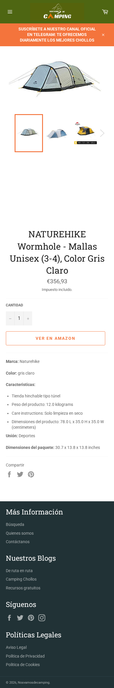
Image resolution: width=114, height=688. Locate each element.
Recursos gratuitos (23, 588)
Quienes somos (20, 533)
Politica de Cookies (23, 664)
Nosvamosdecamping (33, 682)
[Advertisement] (57, 193)
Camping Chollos (21, 579)
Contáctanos (18, 541)
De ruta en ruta (19, 570)
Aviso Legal (16, 647)
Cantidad (14, 305)
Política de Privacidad (25, 656)
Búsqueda (15, 524)
